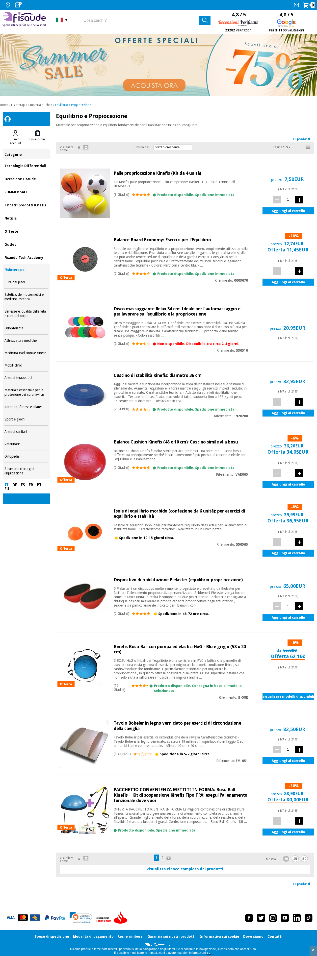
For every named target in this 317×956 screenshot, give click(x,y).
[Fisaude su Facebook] (249, 918)
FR (31, 485)
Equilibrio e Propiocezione (73, 105)
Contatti (274, 936)
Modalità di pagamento (93, 936)
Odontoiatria (26, 328)
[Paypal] (55, 917)
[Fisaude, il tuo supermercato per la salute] (25, 19)
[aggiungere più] (299, 199)
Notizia (26, 217)
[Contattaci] (297, 5)
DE (14, 485)
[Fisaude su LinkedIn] (297, 918)
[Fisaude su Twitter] (261, 918)
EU (6, 489)
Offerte (26, 231)
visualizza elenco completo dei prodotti (185, 869)
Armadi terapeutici (26, 378)
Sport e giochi (26, 419)
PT (39, 485)
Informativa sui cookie (219, 936)
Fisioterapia (19, 105)
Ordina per (141, 147)
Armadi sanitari (26, 432)
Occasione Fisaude (26, 178)
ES (23, 485)
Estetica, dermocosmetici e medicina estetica (26, 297)
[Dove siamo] (8, 5)
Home (4, 105)
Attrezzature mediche (26, 341)
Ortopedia (26, 456)
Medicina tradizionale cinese (26, 353)
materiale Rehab (41, 105)
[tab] (15, 138)
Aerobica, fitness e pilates (26, 407)
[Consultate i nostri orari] (19, 5)
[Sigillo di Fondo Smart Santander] (113, 918)
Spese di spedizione (52, 936)
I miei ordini (37, 139)
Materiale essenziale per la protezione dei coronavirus (26, 392)
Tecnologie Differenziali (26, 165)
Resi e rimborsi (130, 936)
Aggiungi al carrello (288, 211)
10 (286, 859)
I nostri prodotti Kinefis (26, 204)
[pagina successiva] (308, 147)
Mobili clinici (26, 365)
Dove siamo (253, 936)
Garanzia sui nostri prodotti (171, 936)
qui (209, 953)
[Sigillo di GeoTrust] (80, 918)
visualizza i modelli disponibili (288, 696)
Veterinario (26, 444)
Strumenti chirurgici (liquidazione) (26, 471)
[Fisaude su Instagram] (273, 918)
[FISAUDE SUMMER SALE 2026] (158, 65)
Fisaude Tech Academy (26, 257)
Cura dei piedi (26, 282)
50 (304, 859)
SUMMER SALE (26, 191)
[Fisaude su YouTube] (285, 918)
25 (295, 859)
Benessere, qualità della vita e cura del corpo (26, 313)
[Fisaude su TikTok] (309, 918)
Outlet (26, 244)
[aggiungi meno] (277, 199)
